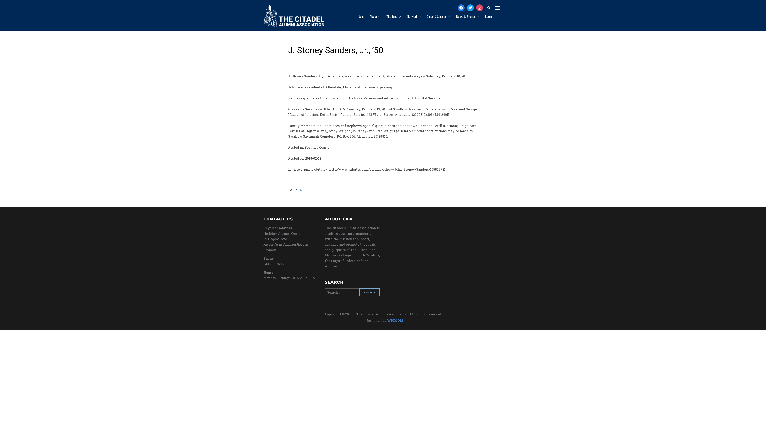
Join (361, 17)
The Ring (391, 17)
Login (488, 17)
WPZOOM (395, 320)
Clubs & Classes (437, 17)
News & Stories (466, 17)
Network (412, 17)
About (373, 17)
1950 (300, 190)
